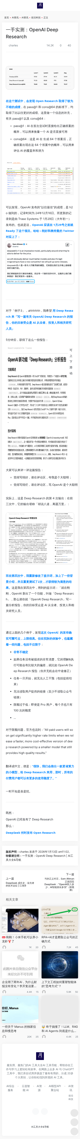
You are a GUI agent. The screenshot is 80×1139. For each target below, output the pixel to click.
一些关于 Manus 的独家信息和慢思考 (19, 1029)
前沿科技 (36, 17)
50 (76, 991)
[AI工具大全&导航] (40, 5)
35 (37, 1036)
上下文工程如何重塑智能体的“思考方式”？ (59, 984)
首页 (6, 17)
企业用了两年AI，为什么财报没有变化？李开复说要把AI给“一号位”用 (19, 984)
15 (37, 991)
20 (37, 947)
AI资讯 (15, 17)
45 (76, 947)
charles (13, 45)
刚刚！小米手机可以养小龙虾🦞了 (20, 939)
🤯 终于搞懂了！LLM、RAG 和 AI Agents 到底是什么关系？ (60, 1029)
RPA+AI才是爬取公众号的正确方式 (60, 939)
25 (76, 1036)
